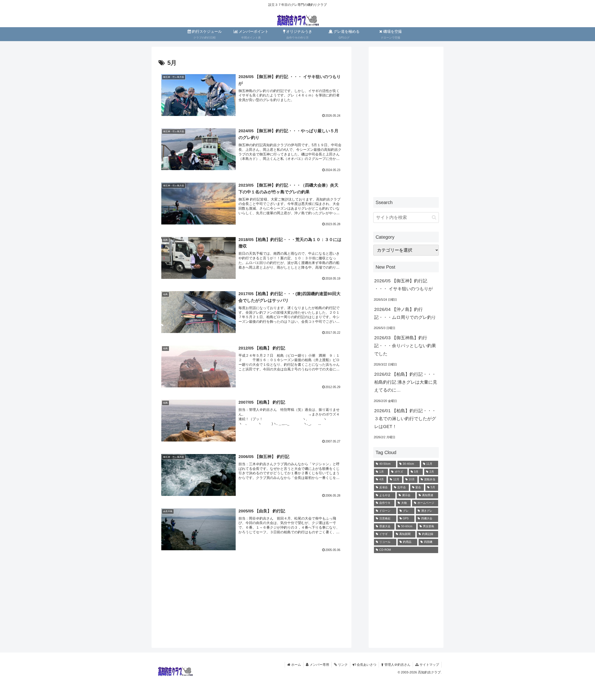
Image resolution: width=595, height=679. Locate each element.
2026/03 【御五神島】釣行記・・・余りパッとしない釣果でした (405, 345)
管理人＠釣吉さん (396, 664)
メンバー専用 (319, 664)
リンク (342, 664)
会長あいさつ (366, 664)
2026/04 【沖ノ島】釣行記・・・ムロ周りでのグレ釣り (405, 313)
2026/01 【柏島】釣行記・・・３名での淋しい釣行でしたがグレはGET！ (405, 418)
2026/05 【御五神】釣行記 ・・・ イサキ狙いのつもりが (403, 284)
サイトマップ (429, 664)
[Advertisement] (251, 600)
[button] (434, 217)
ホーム (295, 664)
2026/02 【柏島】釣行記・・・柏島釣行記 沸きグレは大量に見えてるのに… (405, 382)
